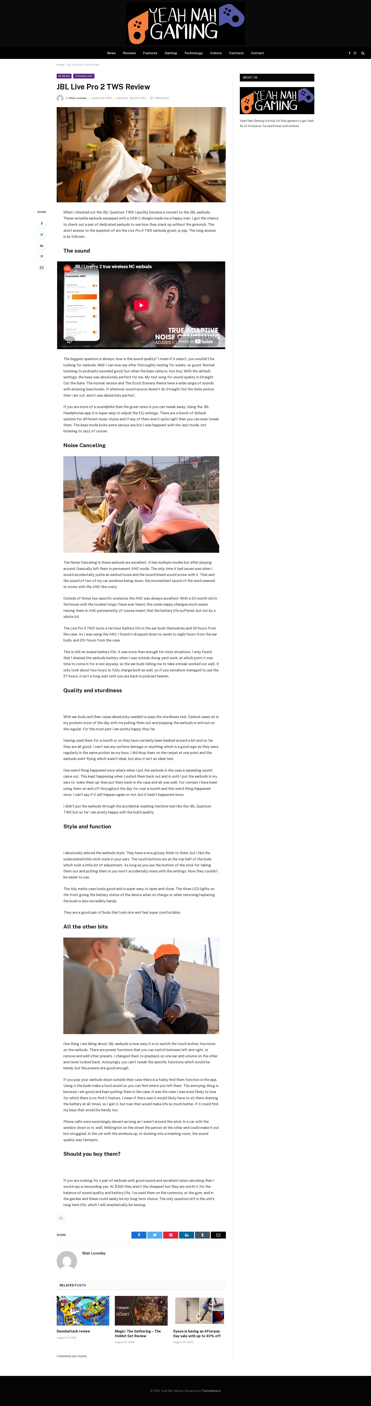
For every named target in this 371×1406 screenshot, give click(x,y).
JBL (61, 1218)
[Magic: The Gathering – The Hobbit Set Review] (141, 1311)
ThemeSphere (211, 1390)
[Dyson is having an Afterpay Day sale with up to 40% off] (199, 1311)
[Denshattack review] (83, 1311)
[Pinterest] (41, 256)
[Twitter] (41, 234)
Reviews (129, 53)
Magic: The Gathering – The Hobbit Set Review (138, 1333)
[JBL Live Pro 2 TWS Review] (141, 154)
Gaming (171, 53)
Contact (257, 53)
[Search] (362, 53)
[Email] (41, 267)
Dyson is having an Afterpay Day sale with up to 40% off (197, 1333)
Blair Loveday (78, 98)
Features (150, 53)
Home (60, 64)
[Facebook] (41, 223)
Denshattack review (73, 1331)
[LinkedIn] (41, 245)
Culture (216, 53)
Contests (236, 53)
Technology (193, 53)
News (111, 53)
